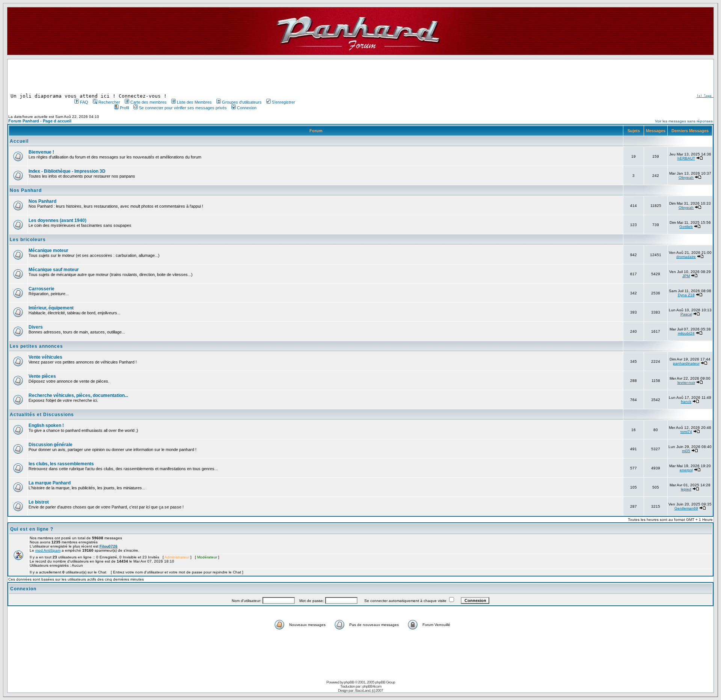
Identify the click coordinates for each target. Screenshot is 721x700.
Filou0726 (109, 546)
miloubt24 (686, 333)
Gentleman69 (686, 508)
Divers (36, 327)
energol (686, 470)
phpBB (349, 682)
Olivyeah (686, 177)
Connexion (246, 108)
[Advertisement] (184, 76)
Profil (124, 108)
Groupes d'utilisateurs (242, 102)
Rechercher (109, 102)
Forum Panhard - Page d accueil (39, 121)
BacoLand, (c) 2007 (369, 690)
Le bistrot (39, 502)
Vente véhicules (45, 357)
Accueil (19, 141)
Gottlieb (686, 227)
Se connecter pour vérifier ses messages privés (183, 108)
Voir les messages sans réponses (684, 121)
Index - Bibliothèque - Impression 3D (67, 171)
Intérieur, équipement (51, 308)
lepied (686, 489)
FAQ (84, 102)
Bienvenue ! (41, 152)
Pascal (686, 314)
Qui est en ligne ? (31, 529)
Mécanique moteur (48, 250)
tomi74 (686, 432)
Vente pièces (42, 376)
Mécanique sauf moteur (54, 269)
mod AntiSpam (47, 550)
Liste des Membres (194, 102)
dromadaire (686, 257)
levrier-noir (686, 382)
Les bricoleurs (28, 239)
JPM (686, 276)
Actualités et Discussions (42, 414)
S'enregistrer (283, 102)
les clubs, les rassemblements (61, 463)
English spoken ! (46, 425)
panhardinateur (686, 363)
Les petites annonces (36, 346)
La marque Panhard (50, 483)
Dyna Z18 (686, 295)
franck (686, 402)
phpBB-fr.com (371, 686)
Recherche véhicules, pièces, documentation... (78, 395)
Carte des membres (148, 102)
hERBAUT (686, 158)
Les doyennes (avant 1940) (57, 220)
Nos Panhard (26, 190)
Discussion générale (50, 444)
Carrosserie (41, 288)
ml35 (686, 451)
